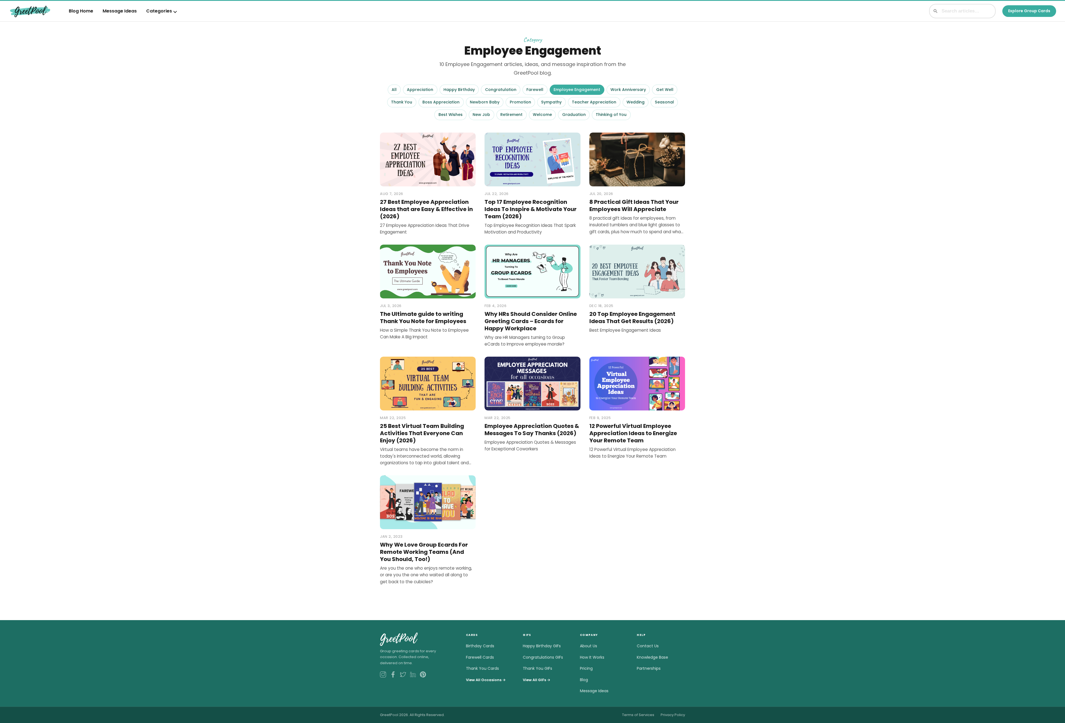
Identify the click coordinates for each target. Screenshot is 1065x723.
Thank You (401, 102)
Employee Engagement (577, 89)
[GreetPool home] (30, 11)
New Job (481, 114)
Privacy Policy (673, 714)
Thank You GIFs (537, 668)
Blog (584, 680)
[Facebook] (393, 674)
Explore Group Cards (1029, 11)
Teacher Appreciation (594, 102)
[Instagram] (383, 674)
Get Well (664, 89)
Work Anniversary (628, 89)
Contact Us (648, 646)
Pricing (586, 668)
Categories (159, 11)
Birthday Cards (480, 646)
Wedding (636, 102)
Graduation (574, 114)
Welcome (542, 114)
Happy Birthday (459, 89)
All (394, 89)
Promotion (520, 102)
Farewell (534, 89)
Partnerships (649, 668)
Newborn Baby (484, 102)
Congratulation (500, 89)
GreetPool (398, 638)
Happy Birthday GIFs (542, 646)
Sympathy (551, 102)
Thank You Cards (482, 668)
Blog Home (81, 11)
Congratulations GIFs (543, 657)
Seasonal (664, 102)
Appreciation (420, 89)
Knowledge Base (652, 657)
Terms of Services (638, 714)
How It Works (592, 657)
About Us (588, 646)
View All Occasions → (486, 680)
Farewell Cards (480, 657)
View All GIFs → (536, 680)
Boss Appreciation (441, 102)
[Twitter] (403, 674)
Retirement (511, 114)
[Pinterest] (423, 674)
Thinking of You (611, 114)
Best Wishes (450, 114)
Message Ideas (120, 11)
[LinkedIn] (413, 674)
